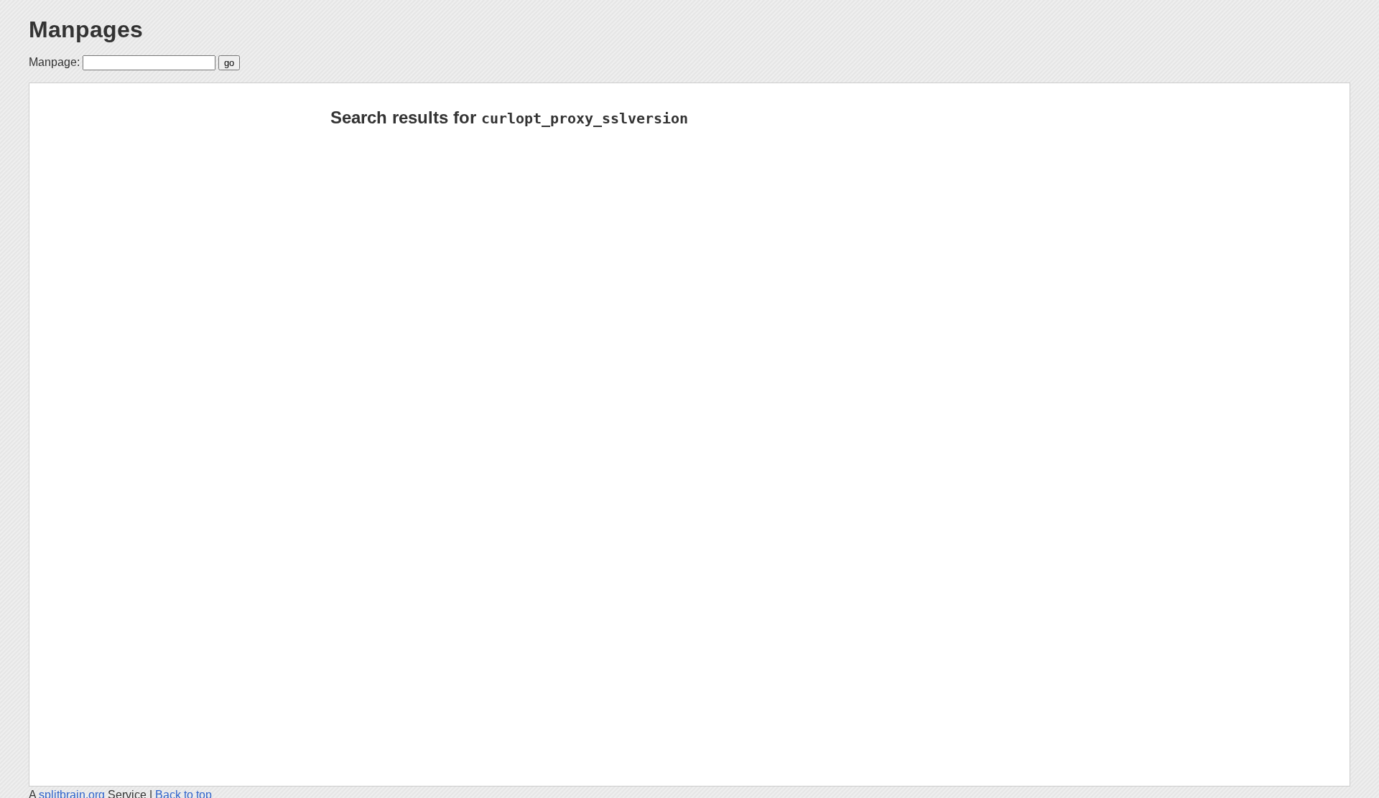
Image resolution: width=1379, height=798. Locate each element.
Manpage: (54, 62)
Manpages (86, 29)
